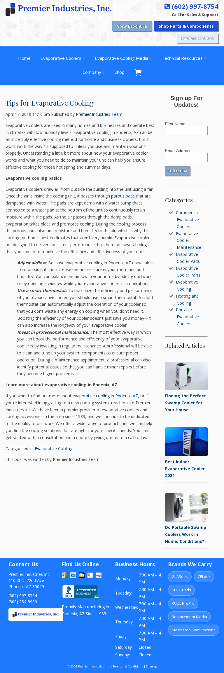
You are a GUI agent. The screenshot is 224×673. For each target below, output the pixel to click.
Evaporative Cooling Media (121, 58)
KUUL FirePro (183, 603)
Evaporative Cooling (53, 448)
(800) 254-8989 (22, 601)
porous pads (123, 196)
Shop (120, 72)
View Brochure (132, 26)
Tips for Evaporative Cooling (50, 102)
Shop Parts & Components (186, 26)
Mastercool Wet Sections (194, 629)
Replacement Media (189, 616)
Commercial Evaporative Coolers (187, 219)
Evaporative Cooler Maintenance (188, 240)
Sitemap (151, 666)
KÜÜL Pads (181, 589)
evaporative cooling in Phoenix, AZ (105, 395)
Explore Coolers (197, 38)
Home (24, 58)
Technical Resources (182, 58)
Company (92, 72)
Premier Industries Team (99, 114)
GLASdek (180, 576)
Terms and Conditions (128, 666)
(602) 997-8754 (194, 6)
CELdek (204, 576)
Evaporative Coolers (61, 58)
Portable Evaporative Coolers (187, 316)
